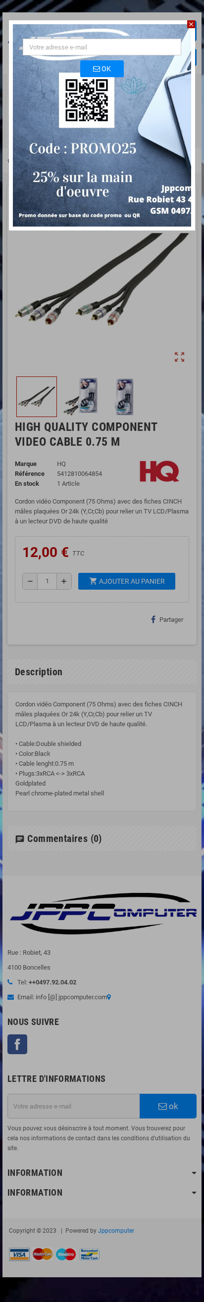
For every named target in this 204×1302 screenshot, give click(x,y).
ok (105, 69)
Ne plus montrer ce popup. (71, 219)
